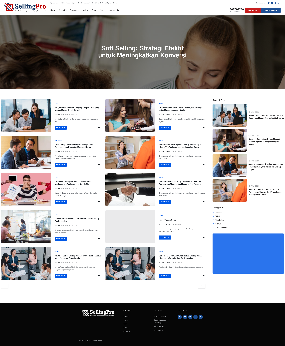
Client (85, 10)
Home (52, 10)
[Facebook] (269, 2)
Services (73, 10)
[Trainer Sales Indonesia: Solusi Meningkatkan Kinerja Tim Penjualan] (26, 226)
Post (101, 10)
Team (94, 10)
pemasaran (58, 140)
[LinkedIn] (190, 317)
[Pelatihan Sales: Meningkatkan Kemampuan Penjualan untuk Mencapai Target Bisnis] (26, 263)
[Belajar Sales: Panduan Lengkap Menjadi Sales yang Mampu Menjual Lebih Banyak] (26, 115)
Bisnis (161, 103)
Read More (59, 127)
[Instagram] (275, 2)
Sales (56, 103)
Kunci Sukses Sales (167, 220)
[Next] (201, 286)
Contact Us (114, 10)
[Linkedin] (272, 2)
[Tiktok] (201, 317)
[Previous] (4, 286)
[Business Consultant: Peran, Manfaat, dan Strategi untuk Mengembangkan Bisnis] (130, 115)
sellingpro (62, 114)
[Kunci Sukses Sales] (130, 226)
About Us (63, 10)
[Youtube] (185, 317)
